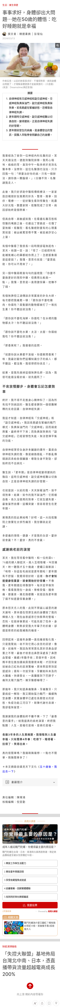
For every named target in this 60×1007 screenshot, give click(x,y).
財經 (4, 946)
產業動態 (12, 946)
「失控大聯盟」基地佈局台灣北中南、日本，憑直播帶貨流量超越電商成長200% (28, 964)
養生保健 (13, 5)
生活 (4, 5)
